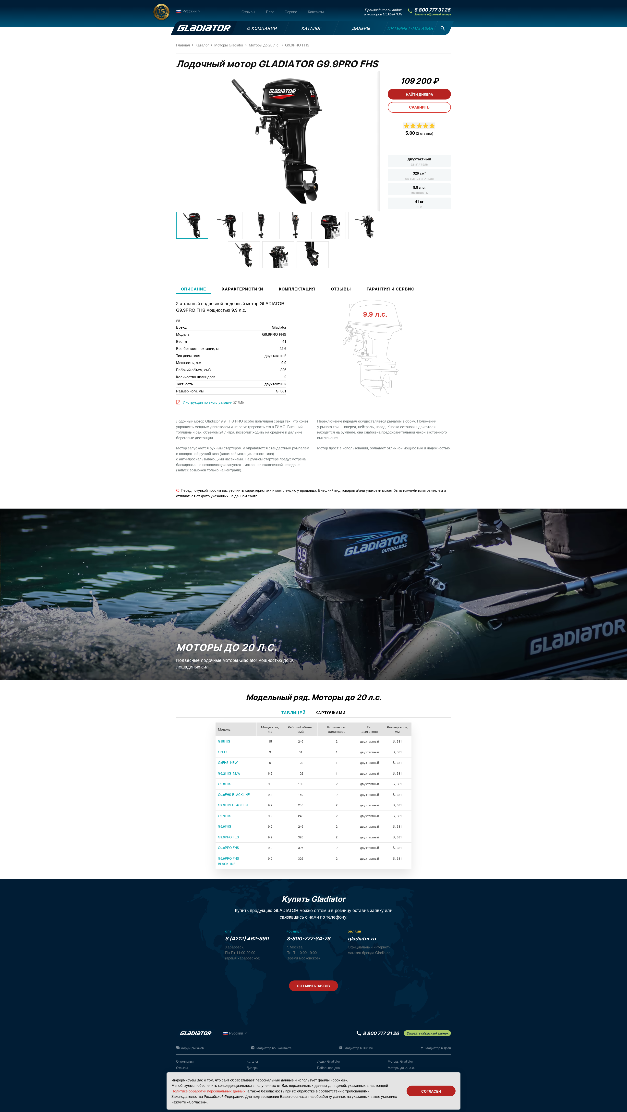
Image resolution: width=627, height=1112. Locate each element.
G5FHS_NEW (228, 762)
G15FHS (224, 741)
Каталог (252, 1061)
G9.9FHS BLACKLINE (234, 805)
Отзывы (248, 11)
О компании (184, 1061)
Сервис (291, 11)
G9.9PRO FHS (228, 847)
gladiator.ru (362, 939)
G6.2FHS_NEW (229, 773)
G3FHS (223, 752)
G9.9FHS (224, 815)
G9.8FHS (224, 783)
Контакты (316, 11)
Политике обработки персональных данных (208, 1090)
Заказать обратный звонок (432, 14)
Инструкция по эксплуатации (207, 402)
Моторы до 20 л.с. (401, 1067)
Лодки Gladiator (328, 1061)
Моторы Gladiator (400, 1061)
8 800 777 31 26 (432, 10)
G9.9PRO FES (228, 837)
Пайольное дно (328, 1067)
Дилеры (252, 1067)
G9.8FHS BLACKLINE (234, 794)
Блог (270, 11)
